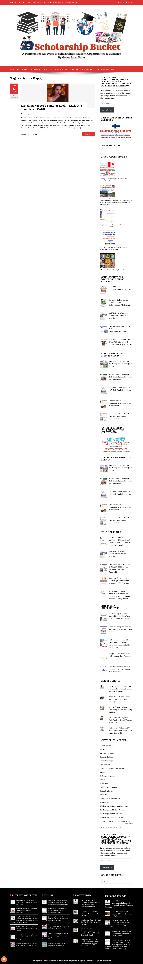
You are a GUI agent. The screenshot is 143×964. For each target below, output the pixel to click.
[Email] (36, 134)
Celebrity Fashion (29, 114)
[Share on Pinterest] (33, 134)
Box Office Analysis (107, 753)
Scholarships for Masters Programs (113, 810)
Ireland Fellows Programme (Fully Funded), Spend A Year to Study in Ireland (120, 720)
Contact (75, 2)
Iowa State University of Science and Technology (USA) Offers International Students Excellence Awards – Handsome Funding (116, 202)
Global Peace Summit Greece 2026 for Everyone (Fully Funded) (119, 699)
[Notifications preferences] (4, 959)
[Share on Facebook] (28, 134)
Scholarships (22, 69)
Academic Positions (62, 69)
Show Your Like (110, 145)
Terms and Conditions (55, 2)
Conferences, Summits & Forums (112, 768)
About (34, 2)
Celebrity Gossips (106, 761)
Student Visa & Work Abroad (105, 69)
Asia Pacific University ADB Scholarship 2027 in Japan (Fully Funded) (120, 709)
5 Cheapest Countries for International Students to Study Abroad (121, 934)
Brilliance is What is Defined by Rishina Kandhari (114, 270)
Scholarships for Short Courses (111, 817)
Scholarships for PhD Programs (111, 814)
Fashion (102, 780)
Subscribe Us (107, 110)
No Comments (14, 96)
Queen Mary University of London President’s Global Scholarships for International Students (58, 918)
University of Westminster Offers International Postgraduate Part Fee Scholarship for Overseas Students (58, 902)
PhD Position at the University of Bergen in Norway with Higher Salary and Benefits (27, 902)
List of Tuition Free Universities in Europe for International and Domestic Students (120, 688)
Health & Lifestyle (106, 791)
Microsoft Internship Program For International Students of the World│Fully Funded (58, 945)
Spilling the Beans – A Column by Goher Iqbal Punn (118, 822)
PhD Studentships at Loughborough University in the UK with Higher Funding (27, 937)
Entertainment (105, 772)
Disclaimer (67, 2)
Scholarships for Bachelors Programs (114, 806)
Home (29, 2)
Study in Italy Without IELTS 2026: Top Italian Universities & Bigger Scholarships (120, 730)
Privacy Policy (42, 2)
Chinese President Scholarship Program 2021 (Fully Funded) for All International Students (58, 926)
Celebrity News (105, 765)
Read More (88, 134)
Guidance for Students (108, 787)
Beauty (102, 749)
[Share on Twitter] (31, 134)
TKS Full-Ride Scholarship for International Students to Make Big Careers (26, 928)
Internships (48, 69)
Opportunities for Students (82, 69)
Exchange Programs (107, 776)
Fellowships (35, 69)
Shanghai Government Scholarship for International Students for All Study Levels (26, 910)
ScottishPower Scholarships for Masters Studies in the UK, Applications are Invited (57, 910)
